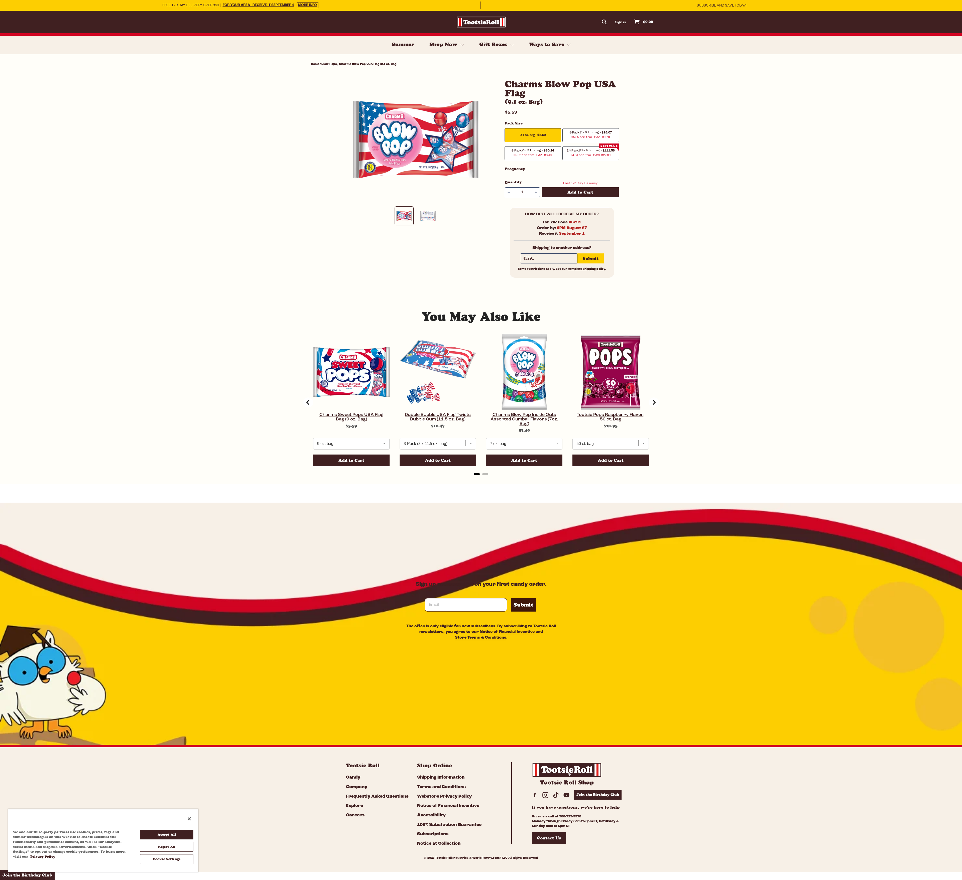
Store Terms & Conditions (480, 638)
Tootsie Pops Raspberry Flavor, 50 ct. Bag (611, 417)
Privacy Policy (42, 856)
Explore (354, 806)
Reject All (166, 847)
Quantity (513, 182)
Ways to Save (547, 44)
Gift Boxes (494, 44)
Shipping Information (440, 777)
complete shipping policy (586, 268)
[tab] (477, 474)
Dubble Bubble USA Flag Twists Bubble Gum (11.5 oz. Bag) (438, 417)
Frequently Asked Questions (377, 796)
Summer (403, 44)
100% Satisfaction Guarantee (449, 825)
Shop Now (444, 44)
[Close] (189, 818)
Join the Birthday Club (597, 795)
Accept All (167, 834)
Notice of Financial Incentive (507, 632)
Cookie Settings (167, 859)
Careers (355, 815)
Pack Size (514, 123)
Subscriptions (432, 834)
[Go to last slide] (308, 402)
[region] (103, 840)
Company (356, 787)
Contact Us (549, 837)
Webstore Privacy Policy (444, 796)
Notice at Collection (438, 843)
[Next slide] (654, 402)
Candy (353, 777)
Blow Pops (329, 64)
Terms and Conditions (441, 787)
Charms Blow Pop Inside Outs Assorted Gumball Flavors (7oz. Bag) (524, 419)
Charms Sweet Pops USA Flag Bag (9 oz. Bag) (351, 417)
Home (315, 64)
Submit (523, 605)
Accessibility (431, 815)
